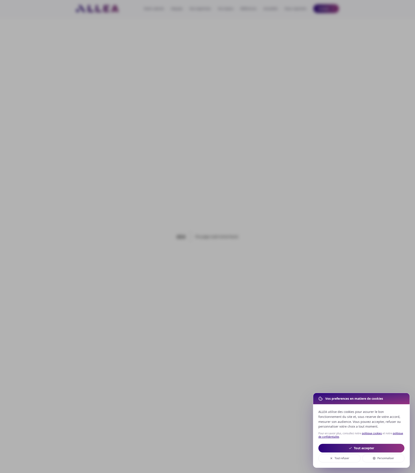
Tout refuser (342, 458)
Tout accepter (364, 448)
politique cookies (372, 433)
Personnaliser (385, 458)
